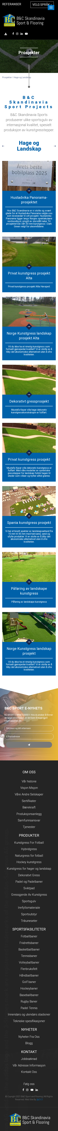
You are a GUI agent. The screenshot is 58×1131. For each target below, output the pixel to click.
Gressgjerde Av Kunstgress (29, 894)
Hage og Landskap (22, 77)
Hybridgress (29, 849)
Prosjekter (7, 77)
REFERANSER (11, 4)
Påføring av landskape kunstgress (29, 590)
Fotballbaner (29, 936)
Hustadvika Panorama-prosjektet (29, 199)
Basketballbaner (29, 949)
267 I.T (40, 1099)
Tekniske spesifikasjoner (29, 1021)
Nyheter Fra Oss (29, 1037)
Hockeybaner (29, 988)
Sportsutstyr (29, 914)
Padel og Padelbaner (29, 881)
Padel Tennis (29, 1008)
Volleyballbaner (29, 962)
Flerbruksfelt (29, 969)
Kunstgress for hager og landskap (29, 868)
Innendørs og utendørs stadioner (29, 1014)
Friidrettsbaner (29, 943)
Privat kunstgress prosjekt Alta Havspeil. (29, 286)
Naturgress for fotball (29, 855)
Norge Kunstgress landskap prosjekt (29, 651)
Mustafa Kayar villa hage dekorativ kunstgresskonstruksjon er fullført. (29, 411)
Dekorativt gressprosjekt (29, 401)
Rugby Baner (29, 1001)
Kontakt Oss (29, 1072)
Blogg (29, 1043)
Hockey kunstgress (29, 862)
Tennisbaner (29, 956)
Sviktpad (29, 888)
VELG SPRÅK (41, 4)
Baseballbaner (29, 995)
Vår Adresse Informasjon (29, 1065)
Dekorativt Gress (29, 875)
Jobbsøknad (29, 1059)
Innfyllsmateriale (29, 907)
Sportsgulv (29, 901)
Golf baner (29, 982)
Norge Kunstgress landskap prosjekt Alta (29, 335)
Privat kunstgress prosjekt (29, 459)
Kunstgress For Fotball (29, 842)
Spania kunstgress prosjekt (29, 523)
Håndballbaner (29, 975)
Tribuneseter (29, 921)
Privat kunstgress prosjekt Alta (29, 275)
